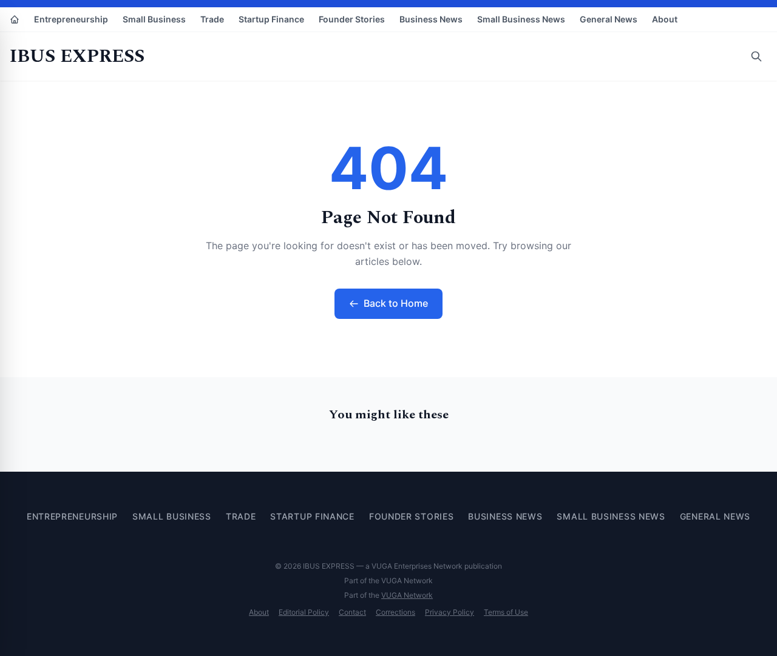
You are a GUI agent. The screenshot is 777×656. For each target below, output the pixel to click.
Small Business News (521, 19)
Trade (212, 19)
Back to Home (396, 303)
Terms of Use (506, 612)
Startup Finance (271, 19)
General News (608, 19)
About (664, 19)
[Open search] (756, 56)
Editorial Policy (304, 612)
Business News (431, 19)
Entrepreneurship (71, 19)
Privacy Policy (449, 612)
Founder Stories (352, 19)
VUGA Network (407, 595)
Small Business (154, 19)
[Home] (14, 19)
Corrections (395, 612)
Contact (352, 612)
